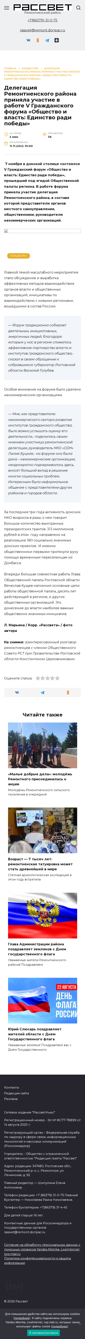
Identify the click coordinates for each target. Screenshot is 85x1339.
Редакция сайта (16, 1093)
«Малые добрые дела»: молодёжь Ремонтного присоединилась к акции (40, 779)
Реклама (11, 1099)
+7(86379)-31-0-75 (42, 20)
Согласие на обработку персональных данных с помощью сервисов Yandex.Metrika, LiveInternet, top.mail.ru (42, 1249)
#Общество (19, 255)
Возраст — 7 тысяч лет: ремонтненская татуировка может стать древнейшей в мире (40, 864)
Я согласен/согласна (43, 1332)
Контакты (11, 1087)
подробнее (21, 1318)
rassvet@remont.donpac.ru (42, 30)
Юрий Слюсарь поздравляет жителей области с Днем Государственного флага (34, 1034)
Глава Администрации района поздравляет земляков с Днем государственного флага (37, 949)
